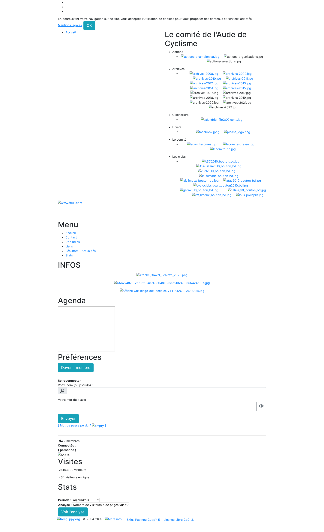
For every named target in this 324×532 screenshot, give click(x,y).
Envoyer (68, 418)
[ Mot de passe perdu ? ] (82, 425)
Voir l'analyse (73, 512)
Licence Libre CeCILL (178, 520)
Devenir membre (75, 367)
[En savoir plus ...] (115, 519)
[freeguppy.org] (69, 519)
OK (89, 25)
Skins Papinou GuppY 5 (144, 520)
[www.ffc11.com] (70, 202)
